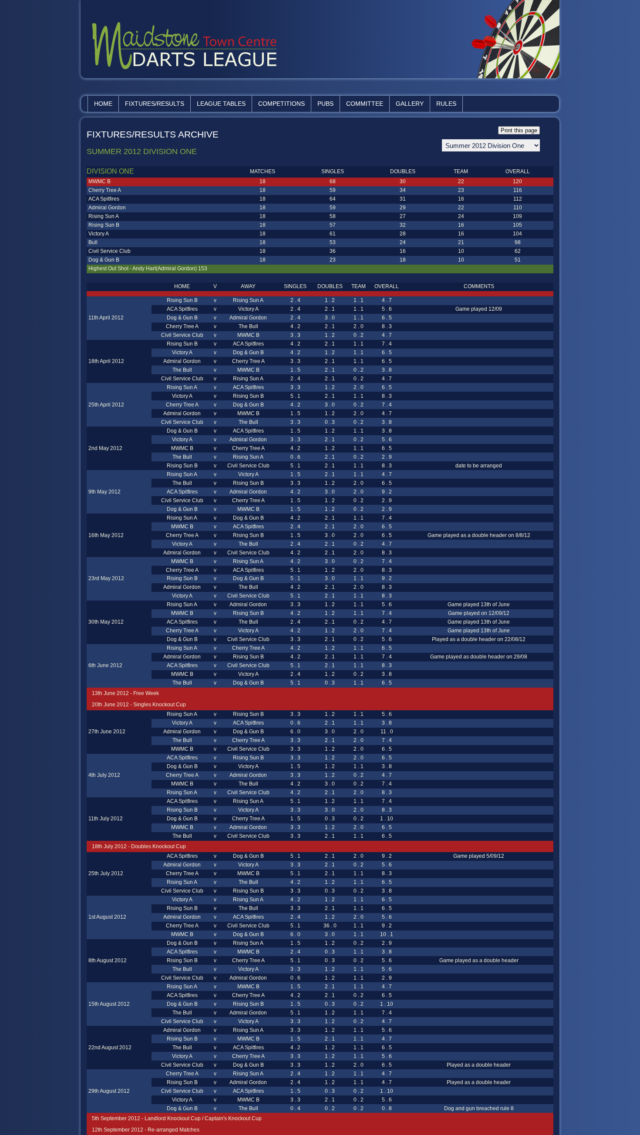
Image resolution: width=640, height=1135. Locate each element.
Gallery (410, 103)
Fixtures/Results (154, 103)
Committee (364, 103)
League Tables (221, 103)
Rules (446, 103)
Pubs (325, 103)
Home (103, 103)
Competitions (281, 103)
